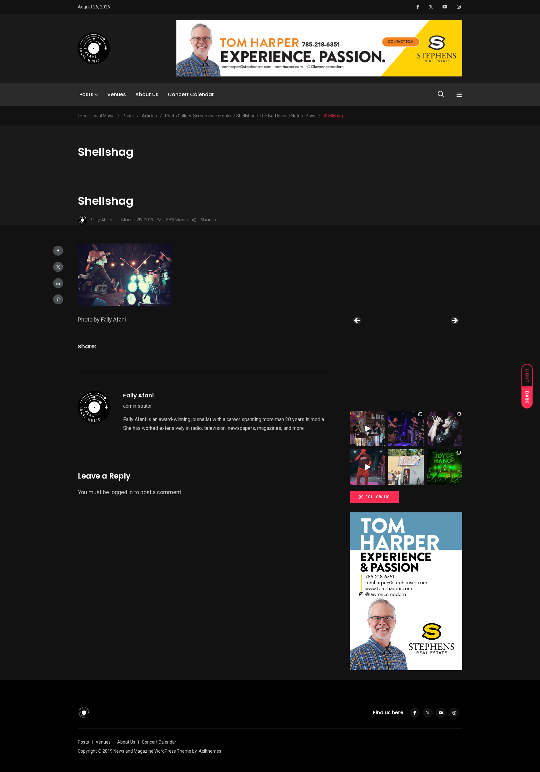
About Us (146, 94)
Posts (86, 94)
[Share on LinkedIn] (58, 283)
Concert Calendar (191, 94)
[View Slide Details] (406, 322)
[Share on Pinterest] (58, 299)
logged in (121, 492)
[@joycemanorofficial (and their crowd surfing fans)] (444, 466)
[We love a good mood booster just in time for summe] (405, 428)
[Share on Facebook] (58, 251)
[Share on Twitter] (58, 267)
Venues (116, 94)
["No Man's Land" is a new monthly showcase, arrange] (444, 428)
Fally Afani (138, 395)
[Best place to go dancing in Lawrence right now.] (367, 428)
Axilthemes (210, 751)
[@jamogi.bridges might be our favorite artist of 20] (367, 466)
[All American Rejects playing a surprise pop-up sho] (405, 466)
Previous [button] (357, 321)
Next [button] (454, 321)
